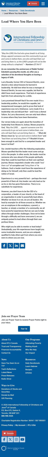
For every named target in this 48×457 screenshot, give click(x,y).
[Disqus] (24, 281)
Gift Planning (6, 398)
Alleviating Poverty (33, 343)
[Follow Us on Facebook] (4, 439)
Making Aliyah (31, 346)
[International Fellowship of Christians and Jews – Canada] (10, 4)
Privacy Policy (7, 425)
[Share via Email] (22, 245)
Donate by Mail (7, 395)
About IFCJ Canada (9, 343)
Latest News (6, 372)
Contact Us (5, 353)
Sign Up (24, 329)
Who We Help (31, 350)
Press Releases (7, 376)
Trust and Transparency (11, 346)
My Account (20, 425)
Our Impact (30, 353)
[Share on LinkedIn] (16, 245)
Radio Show (6, 379)
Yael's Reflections (8, 369)
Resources (13, 10)
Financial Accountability (11, 350)
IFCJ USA (32, 425)
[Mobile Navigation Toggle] (43, 3)
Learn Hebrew (31, 366)
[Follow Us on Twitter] (10, 439)
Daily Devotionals (27, 10)
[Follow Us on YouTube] (22, 439)
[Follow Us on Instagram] (16, 439)
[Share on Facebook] (4, 245)
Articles (28, 373)
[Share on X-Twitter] (10, 245)
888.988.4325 (7, 416)
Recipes (28, 369)
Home (3, 10)
